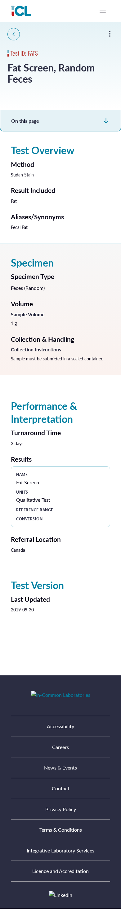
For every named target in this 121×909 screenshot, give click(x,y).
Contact (60, 788)
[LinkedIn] (60, 895)
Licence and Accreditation (60, 871)
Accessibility (60, 726)
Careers (60, 747)
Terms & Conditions (60, 829)
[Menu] (102, 10)
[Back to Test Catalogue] (13, 34)
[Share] (110, 34)
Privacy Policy (60, 809)
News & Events (60, 767)
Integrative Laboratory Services (60, 850)
